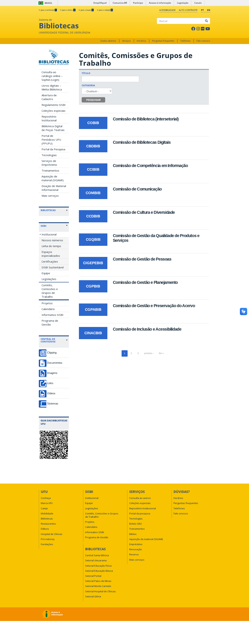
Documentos (54, 362)
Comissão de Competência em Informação (150, 165)
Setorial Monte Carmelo (98, 586)
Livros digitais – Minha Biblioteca (52, 87)
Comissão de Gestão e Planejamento (145, 282)
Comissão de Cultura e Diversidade (144, 212)
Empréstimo (135, 544)
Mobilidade (47, 513)
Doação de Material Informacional (54, 188)
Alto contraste (188, 10)
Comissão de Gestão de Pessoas (142, 259)
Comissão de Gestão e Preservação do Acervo (154, 305)
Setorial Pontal (93, 576)
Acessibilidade (167, 10)
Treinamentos (50, 170)
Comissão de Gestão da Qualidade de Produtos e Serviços (156, 238)
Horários (141, 40)
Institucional (49, 234)
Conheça (46, 498)
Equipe (46, 273)
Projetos (47, 303)
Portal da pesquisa (139, 513)
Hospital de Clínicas (51, 534)
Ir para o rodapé (104, 10)
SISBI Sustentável (53, 267)
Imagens (52, 372)
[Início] (54, 57)
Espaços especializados (51, 253)
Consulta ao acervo (140, 498)
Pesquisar (93, 100)
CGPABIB (93, 309)
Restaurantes (48, 523)
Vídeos (51, 393)
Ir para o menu (67, 10)
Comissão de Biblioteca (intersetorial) (146, 119)
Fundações (47, 544)
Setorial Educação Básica (99, 570)
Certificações (50, 261)
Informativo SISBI (52, 315)
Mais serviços (50, 195)
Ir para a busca (86, 10)
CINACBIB (93, 333)
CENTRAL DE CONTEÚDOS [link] (48, 340)
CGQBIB (93, 239)
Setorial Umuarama (96, 560)
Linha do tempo (51, 246)
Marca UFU (47, 503)
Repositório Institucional (49, 118)
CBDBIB (93, 146)
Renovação (135, 549)
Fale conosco (203, 40)
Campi (44, 508)
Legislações (49, 279)
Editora (45, 528)
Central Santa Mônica (97, 555)
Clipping (52, 352)
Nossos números (52, 240)
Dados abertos (108, 40)
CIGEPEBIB (93, 263)
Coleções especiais (53, 110)
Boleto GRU (135, 523)
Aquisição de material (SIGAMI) (53, 178)
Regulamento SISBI (54, 105)
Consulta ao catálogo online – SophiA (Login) (52, 76)
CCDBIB (93, 216)
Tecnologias (49, 155)
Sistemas (52, 403)
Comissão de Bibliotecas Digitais (142, 142)
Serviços (126, 40)
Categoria (88, 85)
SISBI (43, 225)
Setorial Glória (93, 596)
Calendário (48, 309)
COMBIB (93, 193)
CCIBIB (93, 169)
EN (208, 10)
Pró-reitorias (48, 539)
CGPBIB (93, 286)
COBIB (93, 123)
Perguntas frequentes (163, 40)
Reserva (134, 554)
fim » (161, 353)
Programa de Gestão (50, 322)
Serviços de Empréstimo (49, 162)
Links (50, 383)
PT (202, 10)
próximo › (148, 353)
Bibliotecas (47, 518)
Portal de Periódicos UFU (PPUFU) (51, 139)
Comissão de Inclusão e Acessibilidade (147, 329)
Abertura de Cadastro (49, 97)
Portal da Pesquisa (53, 149)
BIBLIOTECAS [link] (48, 210)
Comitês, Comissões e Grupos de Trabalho (50, 290)
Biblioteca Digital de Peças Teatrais (53, 128)
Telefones (185, 40)
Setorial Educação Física (98, 565)
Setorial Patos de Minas (98, 581)
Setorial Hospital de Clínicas (100, 591)
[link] (54, 226)
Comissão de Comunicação (137, 189)
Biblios (133, 534)
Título (86, 73)
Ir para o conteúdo (47, 10)
